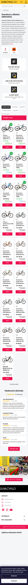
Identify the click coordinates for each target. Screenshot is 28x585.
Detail (7, 147)
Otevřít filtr (8, 118)
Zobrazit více (14, 449)
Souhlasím (14, 581)
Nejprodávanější (6, 110)
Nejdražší (22, 107)
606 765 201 (8, 505)
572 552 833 (8, 502)
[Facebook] (3, 509)
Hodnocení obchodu (14, 391)
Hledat (24, 6)
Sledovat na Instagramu (15, 479)
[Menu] (26, 2)
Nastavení (14, 576)
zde (22, 572)
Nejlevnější (15, 107)
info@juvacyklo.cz (9, 499)
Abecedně (15, 110)
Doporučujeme (6, 107)
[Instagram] (6, 509)
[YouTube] (11, 509)
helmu (11, 44)
